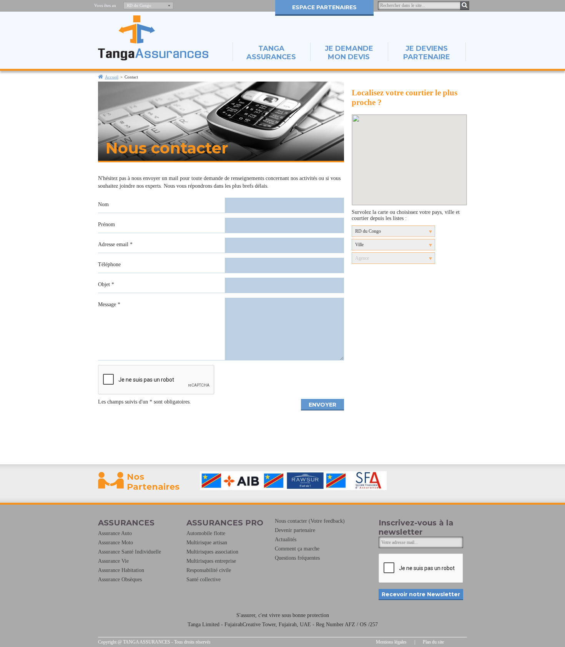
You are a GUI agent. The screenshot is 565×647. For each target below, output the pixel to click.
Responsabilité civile (208, 570)
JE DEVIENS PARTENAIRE (426, 52)
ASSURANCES (126, 522)
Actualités (285, 539)
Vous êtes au (105, 5)
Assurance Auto (115, 533)
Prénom (106, 224)
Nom (103, 204)
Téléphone (109, 264)
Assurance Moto (115, 542)
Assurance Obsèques (120, 579)
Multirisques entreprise (211, 561)
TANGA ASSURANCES (271, 52)
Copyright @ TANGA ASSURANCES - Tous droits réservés (154, 642)
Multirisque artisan (206, 542)
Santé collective (203, 579)
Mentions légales (391, 642)
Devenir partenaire (295, 530)
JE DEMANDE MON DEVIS (349, 52)
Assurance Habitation (121, 570)
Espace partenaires (324, 7)
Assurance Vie (113, 561)
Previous (196, 480)
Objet (106, 284)
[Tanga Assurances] (153, 59)
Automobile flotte (205, 533)
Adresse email (115, 244)
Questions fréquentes (297, 558)
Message (109, 304)
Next (450, 480)
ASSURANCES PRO (224, 522)
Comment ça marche (297, 549)
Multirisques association (212, 552)
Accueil (111, 77)
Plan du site (433, 642)
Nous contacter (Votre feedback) (310, 521)
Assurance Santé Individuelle (129, 552)
